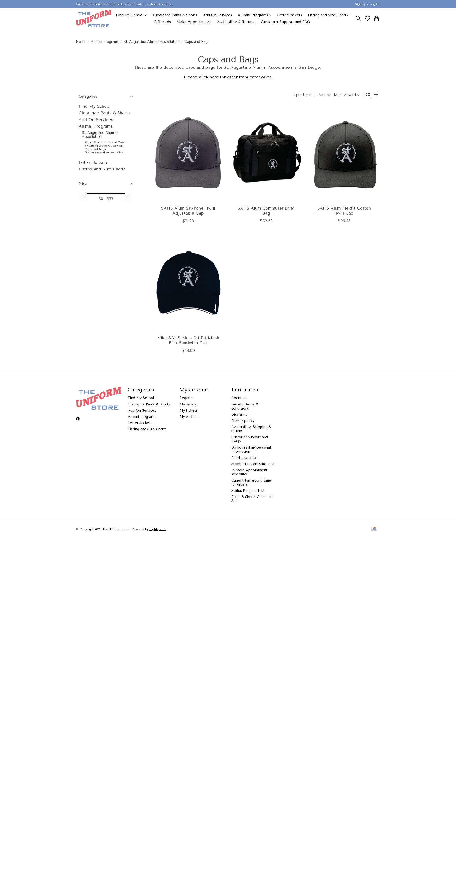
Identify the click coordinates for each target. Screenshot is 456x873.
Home (81, 42)
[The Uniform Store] (93, 18)
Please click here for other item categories (227, 77)
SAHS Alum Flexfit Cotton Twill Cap (344, 211)
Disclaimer (240, 415)
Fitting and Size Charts (328, 15)
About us (238, 398)
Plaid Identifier (244, 458)
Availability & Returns (236, 22)
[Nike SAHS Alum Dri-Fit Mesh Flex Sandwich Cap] (188, 283)
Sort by (325, 95)
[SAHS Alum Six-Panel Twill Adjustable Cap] (188, 154)
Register (187, 398)
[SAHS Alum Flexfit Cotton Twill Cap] (344, 154)
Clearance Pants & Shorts (175, 15)
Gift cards (162, 22)
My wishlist (189, 417)
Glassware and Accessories (104, 152)
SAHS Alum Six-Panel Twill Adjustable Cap (188, 211)
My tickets (189, 411)
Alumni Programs (105, 42)
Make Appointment (193, 22)
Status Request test (248, 491)
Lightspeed (157, 529)
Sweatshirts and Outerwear (104, 145)
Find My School (94, 106)
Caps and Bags (95, 149)
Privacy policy (242, 421)
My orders (188, 404)
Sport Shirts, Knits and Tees (104, 142)
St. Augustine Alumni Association (152, 42)
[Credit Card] (374, 529)
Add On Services (217, 15)
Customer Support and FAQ (285, 22)
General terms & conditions (244, 406)
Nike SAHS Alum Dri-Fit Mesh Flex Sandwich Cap (188, 340)
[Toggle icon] (358, 18)
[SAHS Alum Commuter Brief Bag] (266, 154)
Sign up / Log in (367, 4)
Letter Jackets (289, 15)
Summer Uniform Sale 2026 (253, 464)
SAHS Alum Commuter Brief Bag (266, 211)
